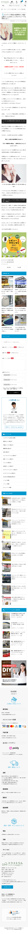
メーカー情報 (6, 480)
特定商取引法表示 (7, 886)
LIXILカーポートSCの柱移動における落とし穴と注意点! (18, 554)
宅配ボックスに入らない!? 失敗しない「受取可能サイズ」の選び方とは (19, 533)
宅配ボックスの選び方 (8, 445)
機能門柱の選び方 (7, 448)
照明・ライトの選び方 (8, 459)
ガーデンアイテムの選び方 (9, 473)
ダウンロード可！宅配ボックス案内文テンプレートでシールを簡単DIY (19, 577)
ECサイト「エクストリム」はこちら (14, 427)
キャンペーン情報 (7, 487)
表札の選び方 (6, 452)
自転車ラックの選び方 (8, 466)
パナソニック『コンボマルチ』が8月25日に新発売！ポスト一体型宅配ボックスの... (19, 522)
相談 (10, 262)
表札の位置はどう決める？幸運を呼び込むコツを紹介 (19, 565)
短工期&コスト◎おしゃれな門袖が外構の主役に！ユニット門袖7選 (19, 588)
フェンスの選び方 (7, 462)
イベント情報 (6, 483)
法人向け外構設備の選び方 (9, 476)
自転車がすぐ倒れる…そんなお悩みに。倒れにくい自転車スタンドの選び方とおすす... (19, 544)
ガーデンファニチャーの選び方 (10, 469)
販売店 (12, 262)
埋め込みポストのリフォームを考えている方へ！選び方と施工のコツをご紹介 (19, 511)
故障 (8, 262)
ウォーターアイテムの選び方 (9, 455)
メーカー (4, 262)
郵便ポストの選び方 (7, 441)
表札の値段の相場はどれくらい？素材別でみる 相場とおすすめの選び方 (18, 599)
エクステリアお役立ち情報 (21, 21)
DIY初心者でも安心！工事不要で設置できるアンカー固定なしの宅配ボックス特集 (19, 500)
